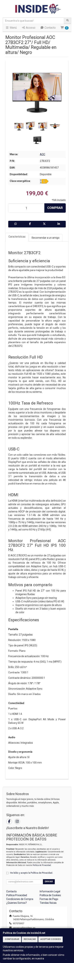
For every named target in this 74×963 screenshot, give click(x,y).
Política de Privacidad (42, 865)
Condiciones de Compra (19, 899)
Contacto (50, 27)
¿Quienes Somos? (16, 902)
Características (17, 236)
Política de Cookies (55, 958)
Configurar (12, 939)
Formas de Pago (49, 899)
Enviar (49, 881)
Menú (13, 27)
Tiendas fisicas (48, 902)
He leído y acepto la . (31, 872)
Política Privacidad (16, 895)
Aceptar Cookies (50, 939)
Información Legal (50, 891)
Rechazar (30, 939)
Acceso (30, 27)
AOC (42, 154)
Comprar (55, 208)
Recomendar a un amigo (45, 237)
